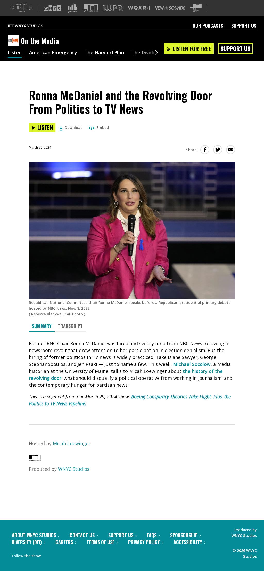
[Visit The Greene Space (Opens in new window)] (196, 8)
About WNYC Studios (34, 535)
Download (74, 127)
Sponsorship (183, 535)
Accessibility (188, 542)
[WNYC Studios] (35, 459)
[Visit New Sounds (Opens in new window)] (170, 8)
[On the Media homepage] (14, 41)
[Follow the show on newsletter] (68, 554)
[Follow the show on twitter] (58, 554)
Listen (15, 53)
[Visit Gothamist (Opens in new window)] (72, 8)
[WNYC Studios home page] (32, 25)
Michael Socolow (192, 364)
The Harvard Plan (104, 53)
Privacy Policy (144, 542)
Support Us (243, 25)
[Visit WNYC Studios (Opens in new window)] (91, 8)
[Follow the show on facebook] (48, 554)
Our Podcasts (208, 25)
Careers (64, 542)
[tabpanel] (132, 373)
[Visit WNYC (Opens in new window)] (52, 8)
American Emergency (53, 53)
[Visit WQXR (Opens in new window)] (139, 8)
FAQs (151, 535)
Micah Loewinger (71, 443)
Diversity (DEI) (27, 542)
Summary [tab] (42, 326)
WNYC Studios (73, 469)
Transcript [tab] (70, 326)
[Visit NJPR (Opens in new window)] (113, 8)
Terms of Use (100, 542)
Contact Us (82, 535)
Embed (102, 127)
